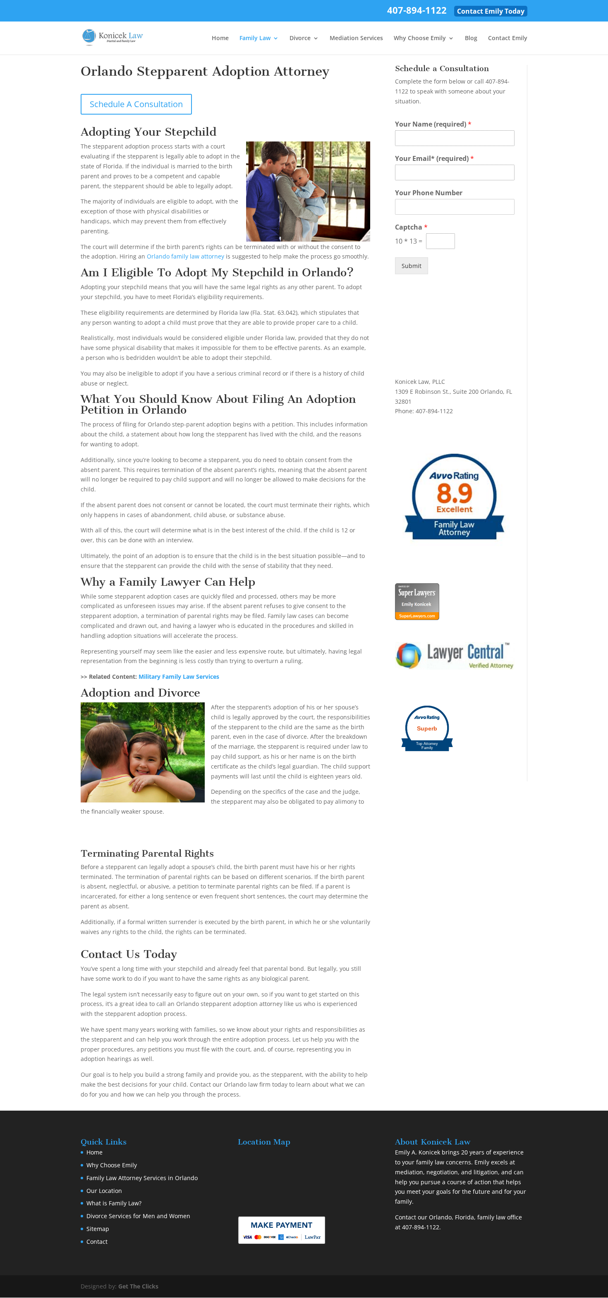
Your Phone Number (428, 193)
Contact (97, 1241)
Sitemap (97, 1229)
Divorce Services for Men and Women (138, 1216)
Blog (471, 38)
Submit (411, 266)
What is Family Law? (113, 1203)
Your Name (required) (433, 124)
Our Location (104, 1191)
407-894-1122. (421, 1227)
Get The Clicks (138, 1286)
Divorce (300, 38)
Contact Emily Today (490, 11)
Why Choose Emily (420, 38)
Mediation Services (356, 38)
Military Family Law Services (179, 676)
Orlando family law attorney (185, 256)
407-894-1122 (417, 11)
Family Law (254, 38)
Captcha (411, 227)
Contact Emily (507, 38)
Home (220, 38)
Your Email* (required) (434, 158)
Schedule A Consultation (136, 104)
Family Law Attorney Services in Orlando (142, 1178)
